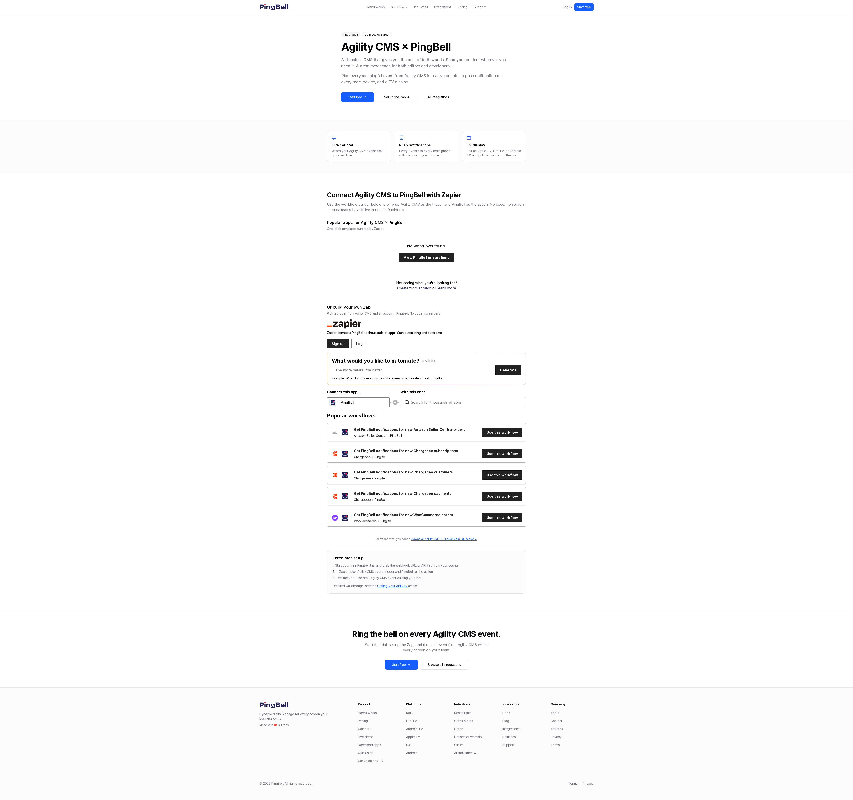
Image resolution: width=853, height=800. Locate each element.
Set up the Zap (395, 97)
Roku (410, 713)
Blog (505, 721)
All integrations (438, 97)
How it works (375, 7)
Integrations (442, 7)
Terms (555, 745)
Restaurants (462, 713)
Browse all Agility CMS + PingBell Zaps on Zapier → (444, 539)
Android (412, 753)
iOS (408, 745)
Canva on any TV (370, 761)
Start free (584, 7)
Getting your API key (392, 586)
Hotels (459, 729)
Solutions (397, 7)
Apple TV (413, 737)
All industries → (465, 753)
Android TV (414, 729)
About (555, 713)
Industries (421, 7)
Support (480, 7)
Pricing (463, 7)
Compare (364, 729)
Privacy (556, 737)
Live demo (365, 737)
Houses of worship (468, 737)
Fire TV (411, 721)
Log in (567, 7)
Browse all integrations (444, 664)
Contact (556, 721)
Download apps (369, 745)
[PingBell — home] (273, 7)
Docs (506, 713)
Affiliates (557, 729)
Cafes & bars (463, 721)
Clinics (459, 745)
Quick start (365, 753)
